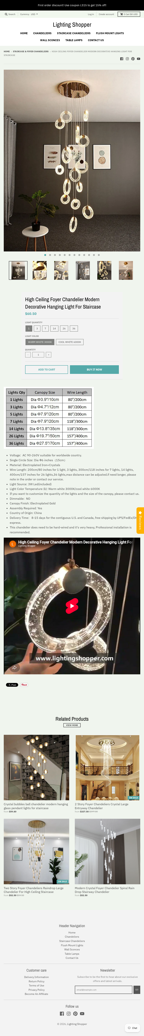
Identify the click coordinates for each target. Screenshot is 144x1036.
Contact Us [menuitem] (96, 40)
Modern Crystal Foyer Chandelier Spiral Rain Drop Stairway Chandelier (104, 890)
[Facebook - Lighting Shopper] (121, 58)
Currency (24, 14)
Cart (131, 14)
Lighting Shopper (72, 25)
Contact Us (72, 958)
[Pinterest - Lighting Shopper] (133, 58)
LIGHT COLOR (32, 336)
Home (7, 51)
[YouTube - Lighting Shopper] (138, 58)
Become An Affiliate (36, 994)
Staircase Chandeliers (72, 941)
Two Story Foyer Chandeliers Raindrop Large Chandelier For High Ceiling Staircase (34, 890)
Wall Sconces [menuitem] (50, 40)
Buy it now (94, 369)
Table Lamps (72, 953)
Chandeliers (72, 936)
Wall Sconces (72, 949)
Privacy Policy (36, 989)
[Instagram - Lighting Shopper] (127, 58)
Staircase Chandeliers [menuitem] (74, 33)
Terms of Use (36, 985)
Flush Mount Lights (72, 945)
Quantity (30, 349)
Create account (106, 14)
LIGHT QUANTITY (33, 322)
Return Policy (36, 981)
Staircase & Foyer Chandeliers (31, 51)
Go (136, 989)
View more (72, 725)
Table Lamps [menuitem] (73, 40)
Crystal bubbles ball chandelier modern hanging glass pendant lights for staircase (36, 806)
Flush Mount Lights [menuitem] (110, 33)
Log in (91, 14)
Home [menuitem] (24, 33)
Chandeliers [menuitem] (42, 33)
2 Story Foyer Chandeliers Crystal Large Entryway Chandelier (101, 806)
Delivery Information (36, 977)
